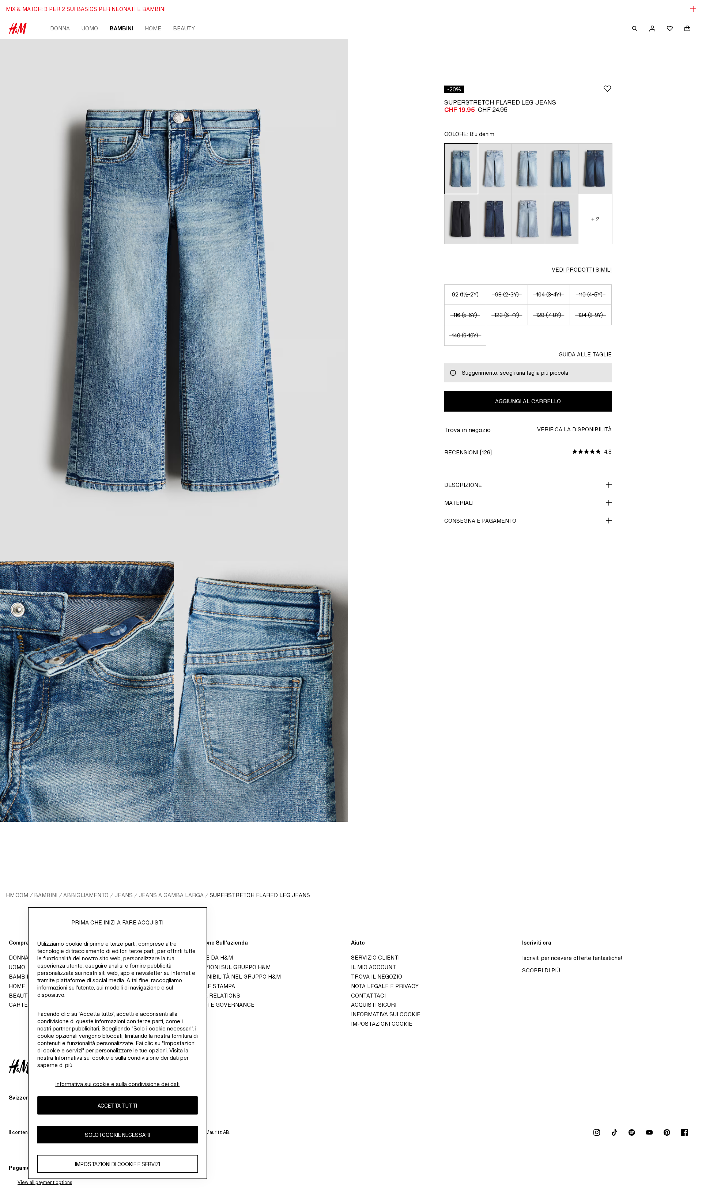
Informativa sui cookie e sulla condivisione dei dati (117, 1084)
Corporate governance (217, 1005)
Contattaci (368, 995)
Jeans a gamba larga (171, 895)
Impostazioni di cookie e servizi (117, 1164)
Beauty (184, 28)
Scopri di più (541, 970)
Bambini (121, 28)
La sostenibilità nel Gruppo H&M (230, 976)
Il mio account (373, 967)
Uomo (90, 28)
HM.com (17, 895)
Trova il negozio (376, 976)
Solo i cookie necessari (117, 1135)
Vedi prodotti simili (582, 269)
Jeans (123, 895)
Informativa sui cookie (385, 1014)
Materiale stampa (207, 986)
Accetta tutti (117, 1105)
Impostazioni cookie (381, 1024)
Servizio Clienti (375, 957)
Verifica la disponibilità (574, 429)
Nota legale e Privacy (385, 986)
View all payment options (45, 1182)
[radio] (461, 168)
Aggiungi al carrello (528, 401)
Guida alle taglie (585, 354)
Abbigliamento (86, 895)
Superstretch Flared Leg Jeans (260, 895)
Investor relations (210, 995)
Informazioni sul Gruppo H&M (225, 967)
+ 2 (595, 219)
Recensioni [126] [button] (468, 452)
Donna (60, 28)
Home (153, 28)
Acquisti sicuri (373, 1005)
